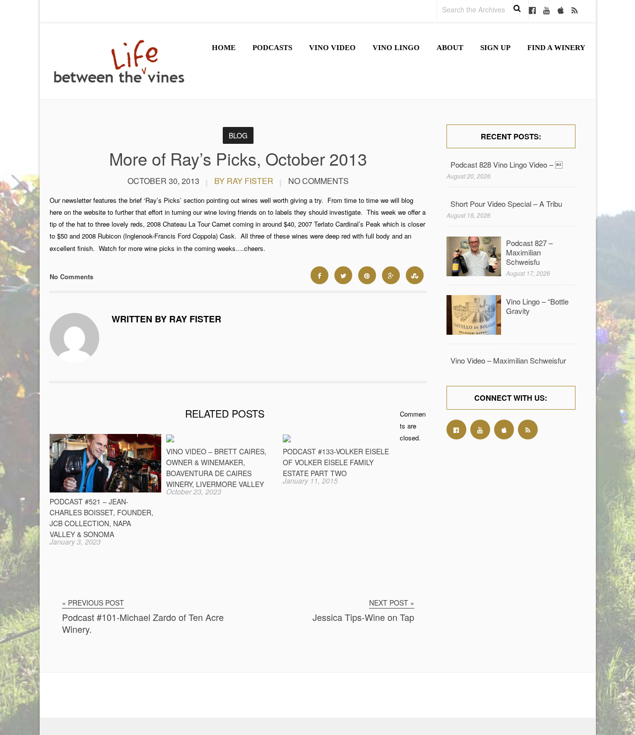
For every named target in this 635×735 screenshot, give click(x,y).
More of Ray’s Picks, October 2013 (238, 158)
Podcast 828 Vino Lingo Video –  (506, 164)
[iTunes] (561, 11)
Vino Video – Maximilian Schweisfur (508, 360)
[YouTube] (546, 11)
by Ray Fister (243, 180)
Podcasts (272, 48)
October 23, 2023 (193, 491)
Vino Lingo (396, 48)
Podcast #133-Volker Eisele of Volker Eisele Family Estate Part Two (336, 462)
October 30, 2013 (163, 180)
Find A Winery (556, 48)
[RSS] (575, 11)
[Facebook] (532, 11)
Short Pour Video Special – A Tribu (506, 203)
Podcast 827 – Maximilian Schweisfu (529, 252)
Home (224, 48)
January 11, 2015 (310, 481)
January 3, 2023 (75, 542)
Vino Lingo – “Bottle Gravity (537, 306)
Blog (238, 135)
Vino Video (332, 48)
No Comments (318, 180)
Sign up (495, 48)
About (450, 48)
